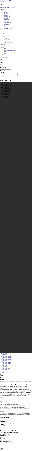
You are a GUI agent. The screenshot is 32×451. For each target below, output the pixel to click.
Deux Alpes (5, 12)
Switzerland (3, 44)
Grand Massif (5, 41)
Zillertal (5, 53)
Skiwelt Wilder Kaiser (6, 24)
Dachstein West (6, 21)
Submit (1, 76)
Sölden (5, 25)
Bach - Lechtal (5, 370)
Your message (2, 72)
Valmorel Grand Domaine (7, 16)
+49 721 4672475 (8, 0)
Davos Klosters (6, 18)
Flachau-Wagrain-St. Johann (7, 22)
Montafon (5, 23)
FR (2, 5)
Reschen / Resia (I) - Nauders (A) (8, 28)
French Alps (3, 9)
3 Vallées (5, 10)
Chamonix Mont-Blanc (7, 11)
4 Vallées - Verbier (6, 17)
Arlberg (5, 20)
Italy (2, 26)
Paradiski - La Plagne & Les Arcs (8, 14)
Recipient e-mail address (3, 70)
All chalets (3, 8)
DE (2, 4)
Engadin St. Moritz (6, 19)
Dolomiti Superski (6, 27)
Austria (3, 47)
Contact (3, 61)
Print (2, 62)
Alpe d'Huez (5, 38)
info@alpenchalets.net (3, 0)
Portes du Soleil (6, 15)
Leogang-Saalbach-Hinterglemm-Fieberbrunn (10, 50)
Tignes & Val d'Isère (6, 13)
